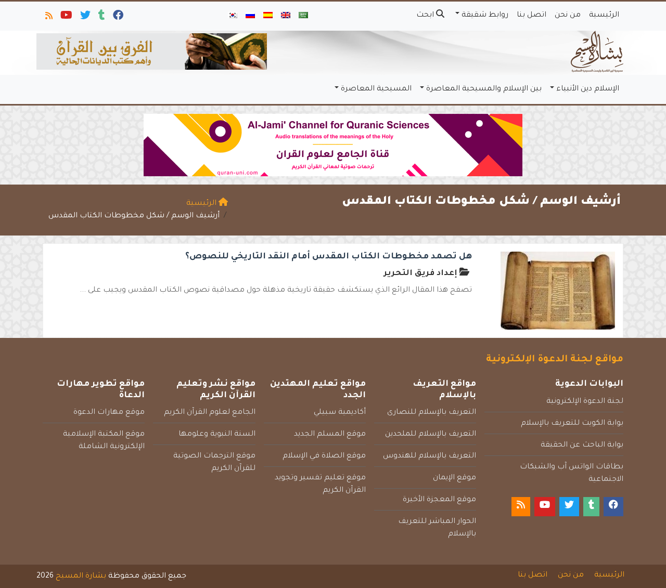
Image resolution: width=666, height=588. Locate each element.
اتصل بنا (531, 15)
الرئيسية (604, 15)
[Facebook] (117, 18)
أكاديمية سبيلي (340, 413)
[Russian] (250, 16)
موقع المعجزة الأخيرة (439, 500)
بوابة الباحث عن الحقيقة (582, 445)
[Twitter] (85, 18)
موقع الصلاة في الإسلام (324, 456)
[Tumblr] (101, 18)
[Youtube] (65, 18)
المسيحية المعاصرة (376, 89)
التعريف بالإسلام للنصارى (431, 413)
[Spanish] (268, 16)
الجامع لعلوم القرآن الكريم (209, 413)
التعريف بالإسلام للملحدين (430, 434)
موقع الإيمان (454, 478)
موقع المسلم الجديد (330, 434)
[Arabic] (303, 16)
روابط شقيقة (485, 15)
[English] (285, 16)
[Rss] (48, 18)
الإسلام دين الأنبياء (587, 89)
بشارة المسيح (81, 576)
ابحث (426, 15)
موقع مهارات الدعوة (109, 413)
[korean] (232, 16)
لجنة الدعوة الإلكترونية (584, 402)
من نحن (568, 15)
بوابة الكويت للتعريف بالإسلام (572, 424)
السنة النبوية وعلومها (216, 434)
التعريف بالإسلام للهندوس (429, 456)
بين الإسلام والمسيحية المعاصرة (484, 89)
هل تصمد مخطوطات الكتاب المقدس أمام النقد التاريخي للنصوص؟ (328, 257)
